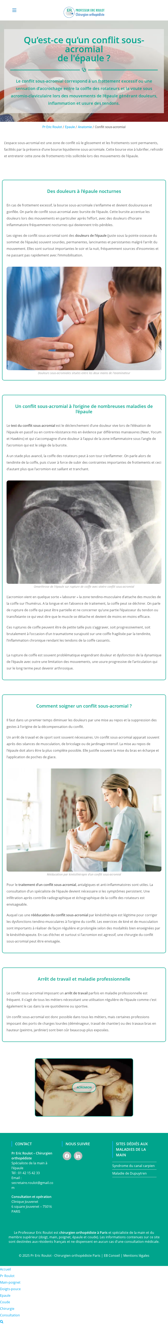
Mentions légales (136, 1255)
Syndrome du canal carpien (133, 1165)
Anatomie (85, 127)
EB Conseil (112, 1255)
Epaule (70, 127)
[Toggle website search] (1, 1321)
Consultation (10, 1315)
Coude (5, 1302)
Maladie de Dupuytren (129, 1173)
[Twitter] (78, 1155)
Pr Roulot (7, 1276)
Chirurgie (7, 1308)
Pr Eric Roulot (52, 127)
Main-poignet (10, 1282)
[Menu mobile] (14, 10)
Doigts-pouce (10, 1289)
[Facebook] (67, 1155)
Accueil (5, 1269)
